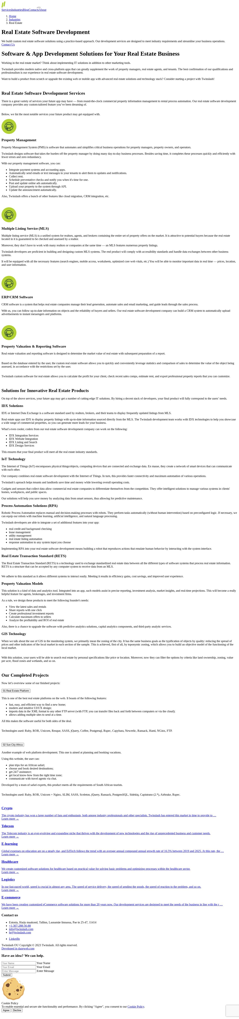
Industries (17, 9)
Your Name (43, 963)
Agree (6, 1010)
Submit (7, 975)
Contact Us (8, 44)
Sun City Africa (13, 744)
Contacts (34, 9)
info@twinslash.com (21, 929)
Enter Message (45, 970)
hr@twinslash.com (20, 932)
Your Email (43, 967)
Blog (26, 9)
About (42, 9)
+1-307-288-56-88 (20, 925)
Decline (17, 1010)
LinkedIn (14, 938)
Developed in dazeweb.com (17, 948)
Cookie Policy (136, 1006)
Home (12, 16)
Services (6, 9)
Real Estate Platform (16, 690)
